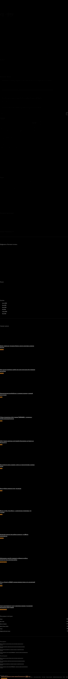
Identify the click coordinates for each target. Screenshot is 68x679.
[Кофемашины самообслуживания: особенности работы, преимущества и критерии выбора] (17, 548)
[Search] (67, 114)
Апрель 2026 (4, 311)
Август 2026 (4, 303)
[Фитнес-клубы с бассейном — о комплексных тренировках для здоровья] (17, 501)
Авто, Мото (1, 349)
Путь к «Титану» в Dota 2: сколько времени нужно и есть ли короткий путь (17, 582)
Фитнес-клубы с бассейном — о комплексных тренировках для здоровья (15, 511)
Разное (1, 444)
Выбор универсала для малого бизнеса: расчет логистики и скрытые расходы (17, 346)
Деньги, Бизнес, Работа (3, 609)
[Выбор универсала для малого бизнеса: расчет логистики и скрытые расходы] (17, 336)
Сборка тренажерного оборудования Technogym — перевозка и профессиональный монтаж (16, 418)
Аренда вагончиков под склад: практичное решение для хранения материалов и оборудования (16, 606)
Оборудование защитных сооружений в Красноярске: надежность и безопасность (17, 441)
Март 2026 (4, 313)
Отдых (1, 514)
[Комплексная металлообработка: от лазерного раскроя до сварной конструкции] (17, 384)
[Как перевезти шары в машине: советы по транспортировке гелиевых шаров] (17, 455)
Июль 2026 (4, 305)
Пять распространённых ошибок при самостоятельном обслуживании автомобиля (17, 370)
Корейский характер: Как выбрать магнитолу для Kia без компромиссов (14, 535)
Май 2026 (4, 309)
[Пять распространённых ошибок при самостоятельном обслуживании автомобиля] (17, 360)
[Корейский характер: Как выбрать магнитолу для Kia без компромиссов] (17, 525)
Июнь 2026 (4, 307)
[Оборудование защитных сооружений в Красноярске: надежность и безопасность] (17, 431)
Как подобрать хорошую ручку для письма (10, 488)
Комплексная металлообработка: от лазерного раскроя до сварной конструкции (16, 394)
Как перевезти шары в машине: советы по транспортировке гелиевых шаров (17, 465)
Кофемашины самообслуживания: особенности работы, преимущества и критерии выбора (14, 559)
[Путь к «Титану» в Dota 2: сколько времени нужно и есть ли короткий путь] (17, 572)
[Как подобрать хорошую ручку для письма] (17, 479)
